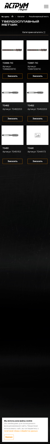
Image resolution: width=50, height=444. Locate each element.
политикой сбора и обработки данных (21, 431)
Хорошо (9, 437)
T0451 (6, 148)
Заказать (13, 76)
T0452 (31, 105)
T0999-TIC (8, 63)
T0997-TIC (33, 63)
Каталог (21, 17)
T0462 (6, 105)
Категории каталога (32, 32)
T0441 (31, 148)
